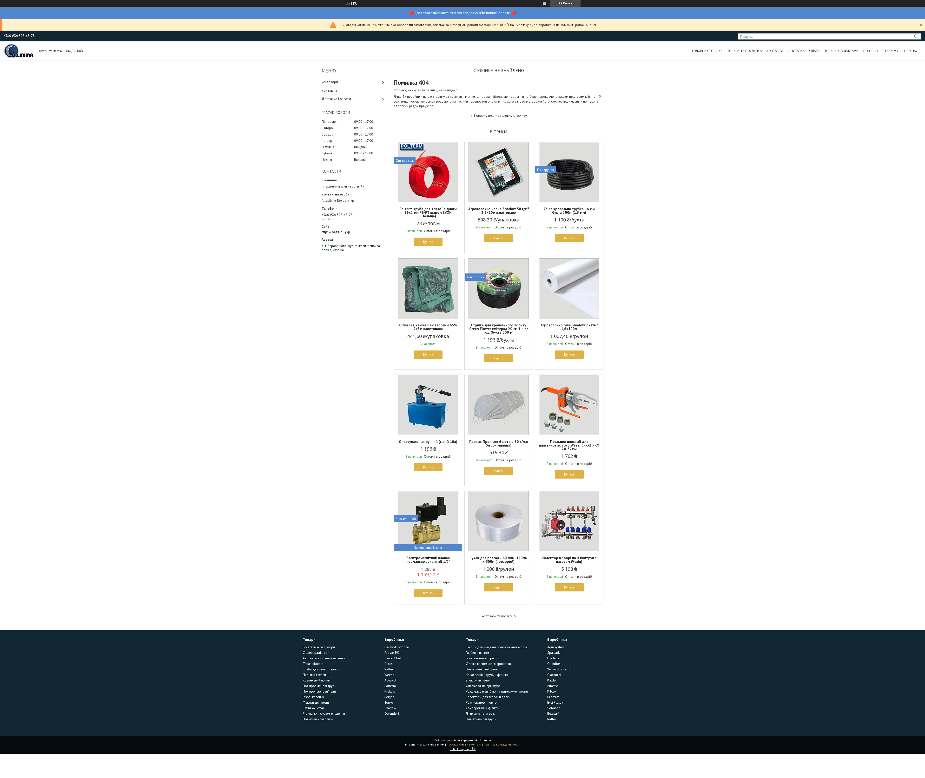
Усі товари (330, 82)
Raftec (389, 669)
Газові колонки (313, 697)
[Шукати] (916, 36)
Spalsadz (554, 652)
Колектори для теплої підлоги (488, 697)
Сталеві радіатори (316, 652)
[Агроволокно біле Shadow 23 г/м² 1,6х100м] (569, 288)
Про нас (911, 51)
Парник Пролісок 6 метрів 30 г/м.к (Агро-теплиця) (498, 443)
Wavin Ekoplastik (559, 669)
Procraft (553, 697)
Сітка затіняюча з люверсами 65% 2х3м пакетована (428, 327)
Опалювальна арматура (483, 686)
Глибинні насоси (477, 652)
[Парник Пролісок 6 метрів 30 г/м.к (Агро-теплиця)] (499, 405)
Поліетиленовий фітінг (482, 669)
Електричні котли (478, 680)
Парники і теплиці (316, 675)
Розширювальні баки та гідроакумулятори (497, 691)
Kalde (551, 680)
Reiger (389, 697)
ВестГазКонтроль (396, 647)
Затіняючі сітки (313, 708)
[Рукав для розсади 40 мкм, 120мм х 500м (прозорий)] (499, 521)
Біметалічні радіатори (319, 647)
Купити (428, 242)
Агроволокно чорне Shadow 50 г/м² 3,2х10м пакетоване (498, 210)
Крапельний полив (316, 680)
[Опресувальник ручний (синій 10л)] (428, 405)
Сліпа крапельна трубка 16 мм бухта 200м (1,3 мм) (569, 210)
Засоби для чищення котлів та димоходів (496, 647)
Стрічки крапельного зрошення (489, 663)
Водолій (553, 713)
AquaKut (390, 680)
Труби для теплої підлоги (322, 669)
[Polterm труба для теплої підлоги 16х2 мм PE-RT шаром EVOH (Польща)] (428, 172)
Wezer (389, 675)
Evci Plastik (555, 702)
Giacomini (554, 675)
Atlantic (552, 686)
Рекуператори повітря (482, 702)
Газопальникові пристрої (483, 658)
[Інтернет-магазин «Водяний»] (19, 50)
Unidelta (553, 658)
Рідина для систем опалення (324, 713)
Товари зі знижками (841, 51)
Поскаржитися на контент (464, 744)
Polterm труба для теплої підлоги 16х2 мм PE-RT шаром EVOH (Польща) (428, 212)
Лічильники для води (481, 713)
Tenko (388, 702)
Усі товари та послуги (497, 616)
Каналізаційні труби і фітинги (487, 675)
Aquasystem (556, 647)
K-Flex (551, 691)
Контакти (774, 51)
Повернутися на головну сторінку (500, 115)
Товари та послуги (743, 51)
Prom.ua (485, 740)
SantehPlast (392, 658)
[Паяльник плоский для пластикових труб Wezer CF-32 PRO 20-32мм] (569, 405)
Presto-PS (391, 652)
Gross (388, 663)
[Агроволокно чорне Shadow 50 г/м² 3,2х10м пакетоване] (499, 172)
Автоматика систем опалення (324, 658)
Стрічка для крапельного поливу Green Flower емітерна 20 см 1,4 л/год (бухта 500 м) (498, 328)
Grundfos (554, 663)
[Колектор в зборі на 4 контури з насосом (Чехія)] (569, 521)
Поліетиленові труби (481, 719)
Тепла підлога (313, 663)
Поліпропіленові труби (319, 686)
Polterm (390, 686)
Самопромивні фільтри (482, 708)
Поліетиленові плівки (318, 719)
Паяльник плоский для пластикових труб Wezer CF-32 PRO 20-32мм (569, 445)
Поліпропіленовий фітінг (321, 691)
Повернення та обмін (881, 51)
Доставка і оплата (803, 51)
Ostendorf (391, 713)
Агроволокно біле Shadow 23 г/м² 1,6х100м (569, 327)
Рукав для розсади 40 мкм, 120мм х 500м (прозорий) (498, 559)
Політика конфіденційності (501, 744)
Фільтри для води (316, 702)
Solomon (553, 708)
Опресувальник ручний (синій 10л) (428, 441)
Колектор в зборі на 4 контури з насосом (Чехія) (569, 559)
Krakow (389, 691)
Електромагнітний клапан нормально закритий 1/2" (428, 559)
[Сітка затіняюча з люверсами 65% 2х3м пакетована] (428, 288)
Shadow (390, 708)
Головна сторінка (707, 51)
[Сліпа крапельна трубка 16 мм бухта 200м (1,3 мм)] (569, 172)
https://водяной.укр (336, 232)
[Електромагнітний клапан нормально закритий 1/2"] (428, 521)
